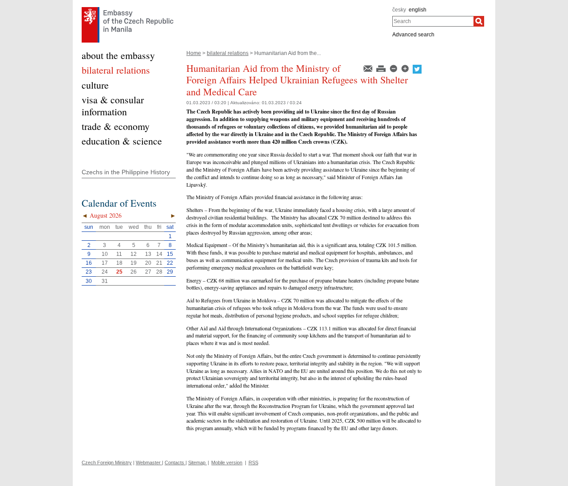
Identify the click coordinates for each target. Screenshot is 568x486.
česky (399, 10)
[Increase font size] (405, 68)
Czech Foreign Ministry (107, 462)
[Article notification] (368, 68)
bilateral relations (227, 53)
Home (193, 53)
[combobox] (432, 21)
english (417, 10)
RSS (253, 462)
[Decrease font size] (394, 68)
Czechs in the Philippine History (126, 172)
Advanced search (413, 34)
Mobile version (226, 462)
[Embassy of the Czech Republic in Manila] (128, 9)
